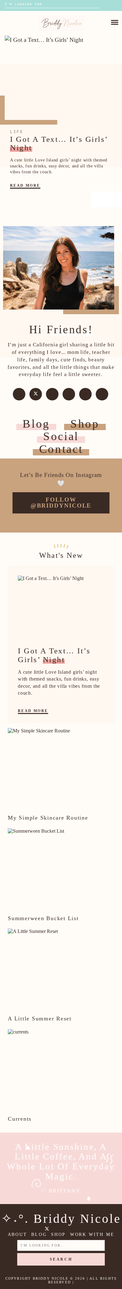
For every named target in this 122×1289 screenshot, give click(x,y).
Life (16, 131)
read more (25, 185)
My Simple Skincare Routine (48, 818)
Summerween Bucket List (43, 918)
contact (61, 449)
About (17, 1234)
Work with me (92, 1234)
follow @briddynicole (61, 502)
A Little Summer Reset (40, 1018)
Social (61, 436)
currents (20, 1119)
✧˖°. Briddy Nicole (61, 1219)
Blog (36, 423)
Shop (84, 423)
